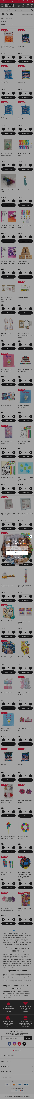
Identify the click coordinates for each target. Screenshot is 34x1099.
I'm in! (17, 553)
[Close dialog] (30, 536)
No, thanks (17, 557)
